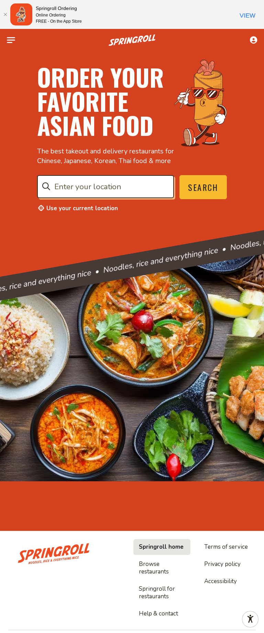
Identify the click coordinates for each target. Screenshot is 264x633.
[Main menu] (11, 40)
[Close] (5, 14)
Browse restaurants (154, 568)
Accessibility (220, 581)
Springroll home (161, 547)
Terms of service (226, 547)
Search (203, 187)
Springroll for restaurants (157, 592)
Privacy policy (222, 564)
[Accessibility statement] (250, 619)
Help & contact (158, 614)
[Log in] (253, 40)
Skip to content (132, 22)
